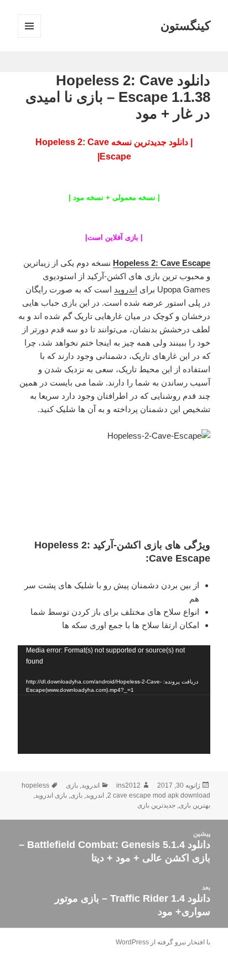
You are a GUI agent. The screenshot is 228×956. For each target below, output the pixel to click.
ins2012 (128, 785)
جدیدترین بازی (156, 805)
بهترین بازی (194, 805)
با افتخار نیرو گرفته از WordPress (163, 942)
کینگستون (185, 26)
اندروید (125, 289)
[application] (114, 699)
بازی (72, 785)
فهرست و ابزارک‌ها (29, 37)
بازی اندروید (51, 795)
